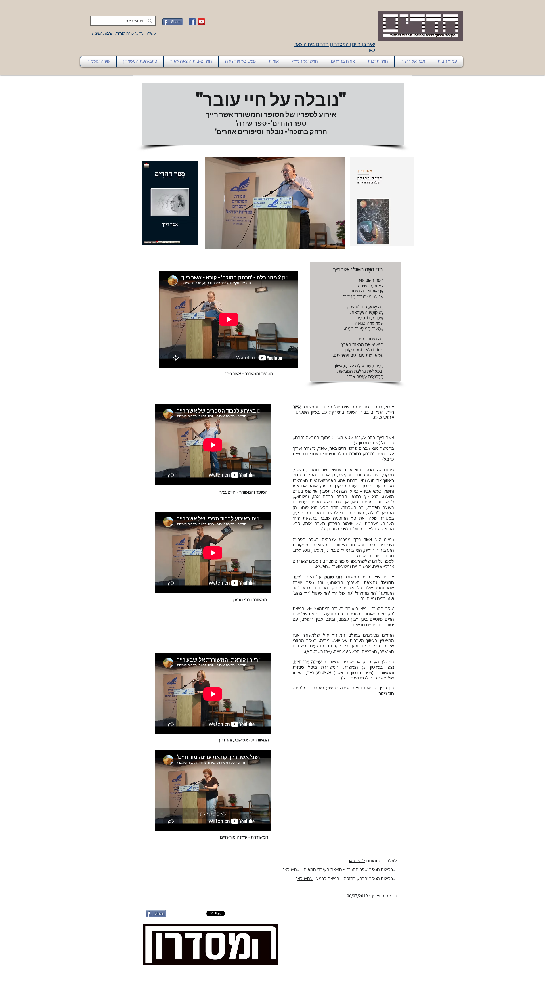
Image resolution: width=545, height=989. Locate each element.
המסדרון (340, 44)
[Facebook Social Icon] (192, 21)
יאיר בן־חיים (363, 44)
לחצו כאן (357, 861)
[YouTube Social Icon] (201, 21)
